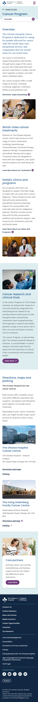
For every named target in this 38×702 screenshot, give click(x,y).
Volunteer (6, 627)
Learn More (12, 582)
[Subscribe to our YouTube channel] (9, 674)
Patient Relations (9, 611)
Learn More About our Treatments (16, 170)
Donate (7, 681)
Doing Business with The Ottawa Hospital (18, 654)
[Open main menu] (34, 3)
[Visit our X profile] (15, 674)
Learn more (9, 361)
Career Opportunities (11, 623)
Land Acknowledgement (11, 638)
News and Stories (9, 615)
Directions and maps (11, 469)
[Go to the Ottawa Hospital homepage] (12, 3)
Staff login (6, 664)
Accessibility (7, 642)
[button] (19, 19)
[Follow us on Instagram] (20, 674)
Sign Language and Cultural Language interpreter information (17, 659)
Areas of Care (11, 10)
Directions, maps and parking (14, 94)
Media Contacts (9, 619)
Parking (6, 474)
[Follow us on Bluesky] (25, 674)
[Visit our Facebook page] (4, 674)
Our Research (7, 631)
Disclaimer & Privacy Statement (15, 646)
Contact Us (7, 607)
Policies (5, 650)
